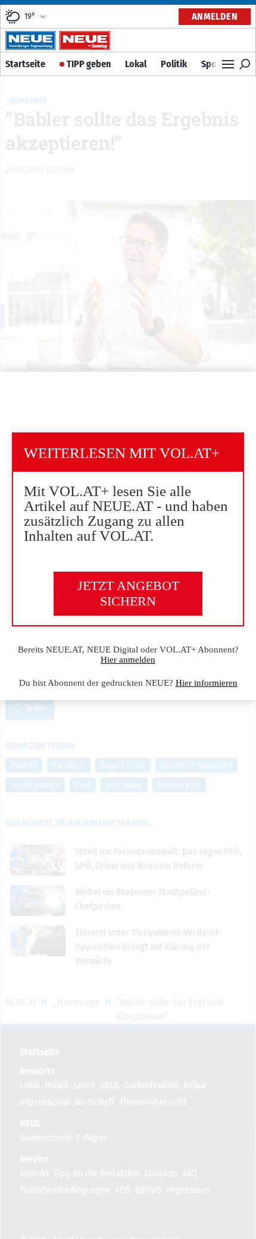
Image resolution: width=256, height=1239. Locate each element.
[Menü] (228, 64)
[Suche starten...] (245, 64)
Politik (174, 64)
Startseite (25, 64)
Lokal (135, 64)
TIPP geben (89, 64)
